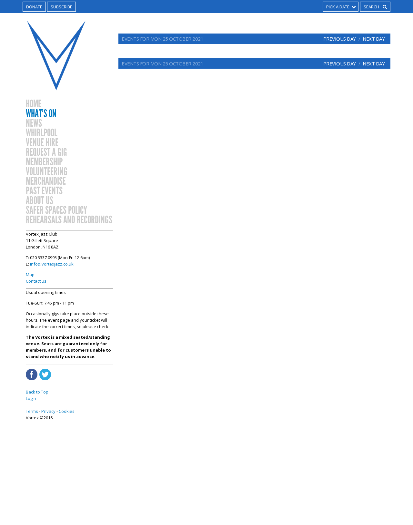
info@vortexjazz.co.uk (52, 264)
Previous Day (339, 38)
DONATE (34, 7)
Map (30, 274)
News (34, 123)
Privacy (48, 411)
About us (39, 201)
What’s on (41, 114)
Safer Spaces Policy (56, 210)
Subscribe (61, 7)
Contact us (36, 281)
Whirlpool (41, 133)
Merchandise (46, 181)
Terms (32, 411)
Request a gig (46, 152)
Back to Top (37, 392)
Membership (44, 162)
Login (31, 398)
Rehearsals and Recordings (69, 220)
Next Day (374, 38)
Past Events (44, 191)
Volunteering (46, 172)
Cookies (67, 411)
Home (33, 104)
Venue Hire (42, 143)
